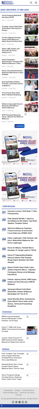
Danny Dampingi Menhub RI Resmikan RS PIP (11, 16)
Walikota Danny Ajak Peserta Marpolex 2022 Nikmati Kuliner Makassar (12, 106)
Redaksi (17, 390)
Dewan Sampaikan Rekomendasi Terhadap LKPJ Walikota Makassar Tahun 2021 (12, 61)
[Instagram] (22, 402)
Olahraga (4, 77)
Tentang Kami (8, 390)
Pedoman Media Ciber (10, 392)
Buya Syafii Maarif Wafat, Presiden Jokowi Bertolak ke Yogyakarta (12, 83)
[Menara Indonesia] (8, 4)
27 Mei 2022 (10, 20)
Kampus (4, 55)
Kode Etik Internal (28, 390)
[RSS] (26, 402)
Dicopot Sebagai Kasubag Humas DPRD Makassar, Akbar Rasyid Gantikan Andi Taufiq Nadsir (12, 39)
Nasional (4, 33)
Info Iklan (19, 395)
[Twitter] (16, 402)
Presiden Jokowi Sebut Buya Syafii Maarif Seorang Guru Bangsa (12, 28)
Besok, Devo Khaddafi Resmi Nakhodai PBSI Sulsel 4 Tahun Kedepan (12, 72)
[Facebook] (13, 402)
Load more (19, 126)
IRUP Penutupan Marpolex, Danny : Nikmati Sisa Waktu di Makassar (12, 117)
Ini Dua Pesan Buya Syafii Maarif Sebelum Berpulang (11, 94)
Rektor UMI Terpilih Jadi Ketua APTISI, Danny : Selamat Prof (11, 50)
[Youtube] (19, 402)
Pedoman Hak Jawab (27, 392)
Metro (3, 20)
